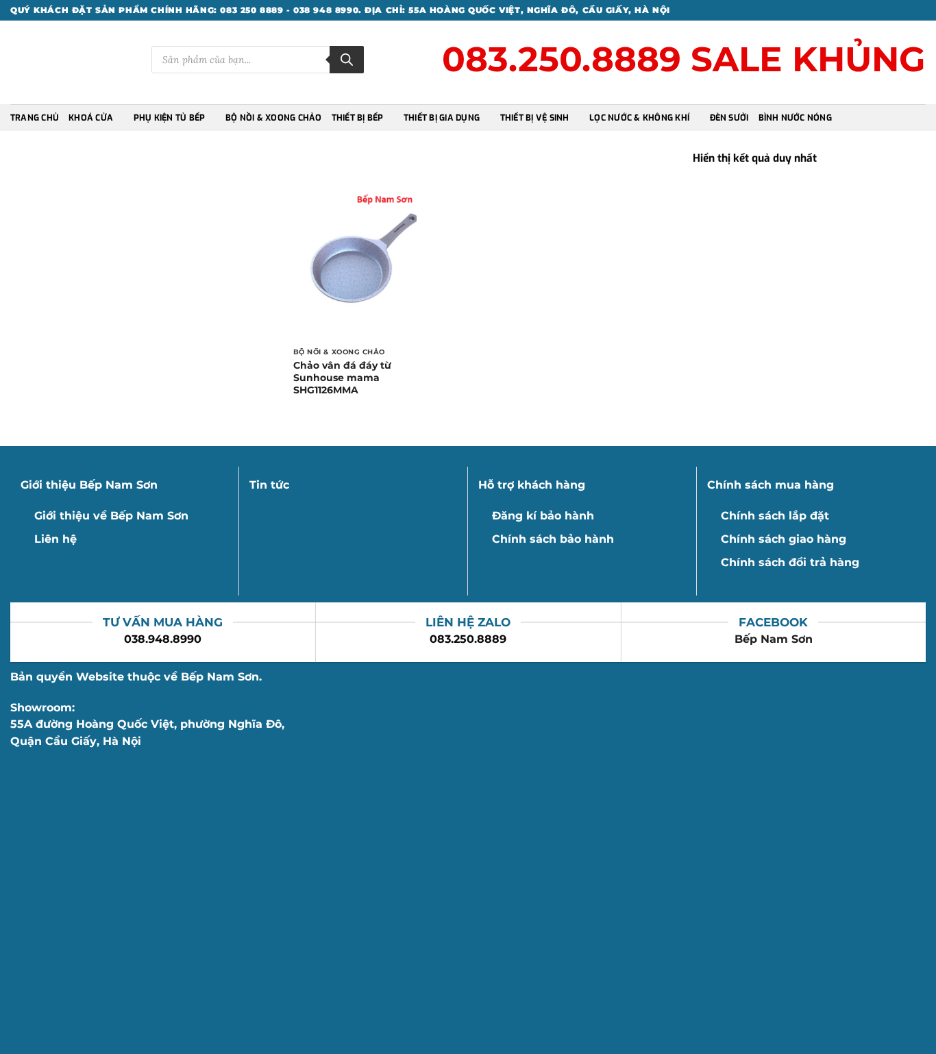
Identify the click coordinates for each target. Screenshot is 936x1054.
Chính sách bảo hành (553, 539)
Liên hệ (55, 539)
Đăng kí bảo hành (543, 515)
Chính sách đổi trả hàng (790, 562)
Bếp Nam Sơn (774, 639)
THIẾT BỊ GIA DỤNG (442, 117)
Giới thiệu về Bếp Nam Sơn (111, 515)
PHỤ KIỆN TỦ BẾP (170, 117)
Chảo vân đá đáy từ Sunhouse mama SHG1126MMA (342, 377)
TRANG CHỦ (34, 117)
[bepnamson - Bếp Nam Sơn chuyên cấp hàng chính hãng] (70, 63)
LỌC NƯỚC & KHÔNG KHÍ (639, 117)
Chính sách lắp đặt (775, 515)
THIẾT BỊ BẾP (358, 117)
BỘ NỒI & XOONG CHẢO (273, 117)
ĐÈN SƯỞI (729, 117)
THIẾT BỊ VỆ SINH (534, 117)
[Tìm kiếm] (347, 59)
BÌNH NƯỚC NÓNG (795, 117)
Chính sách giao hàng (783, 539)
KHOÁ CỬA (91, 117)
